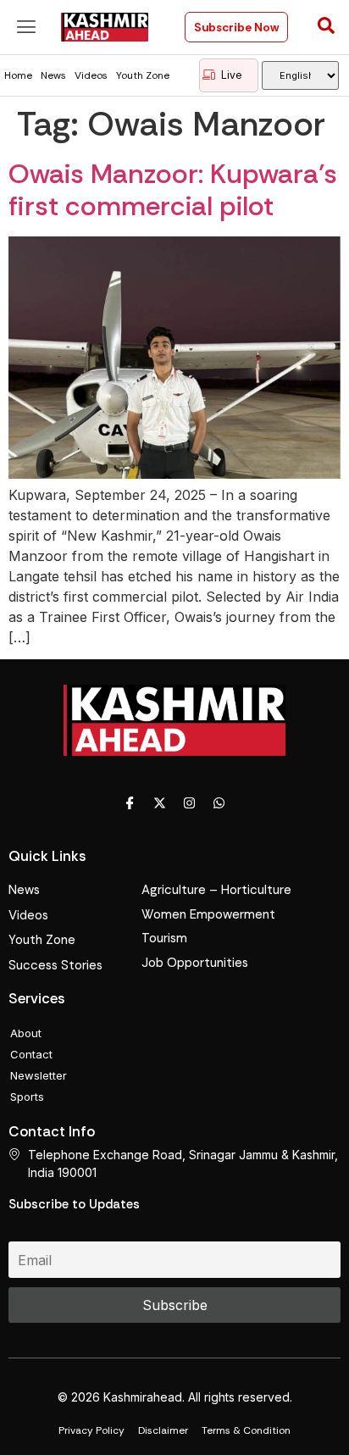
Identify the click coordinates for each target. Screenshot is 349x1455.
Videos (91, 75)
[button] (26, 26)
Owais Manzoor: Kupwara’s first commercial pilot (172, 190)
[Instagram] (189, 802)
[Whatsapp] (219, 802)
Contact (31, 1054)
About (26, 1033)
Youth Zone (142, 75)
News (53, 75)
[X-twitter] (160, 802)
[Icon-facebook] (130, 802)
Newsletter (38, 1075)
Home (18, 75)
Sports (27, 1096)
